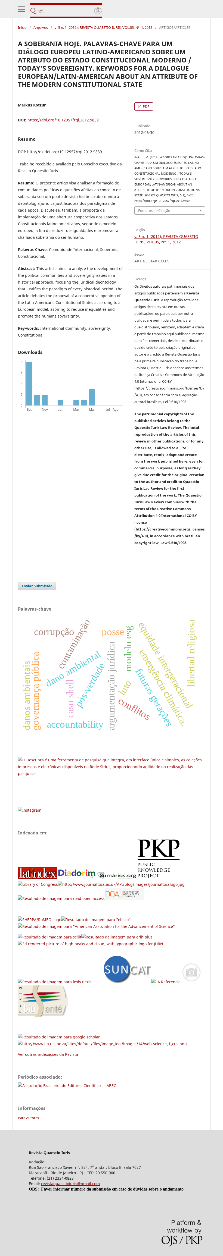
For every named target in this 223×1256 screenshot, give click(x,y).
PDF (145, 106)
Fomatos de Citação (154, 210)
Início (22, 27)
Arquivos (40, 27)
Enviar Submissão (37, 585)
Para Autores (28, 1117)
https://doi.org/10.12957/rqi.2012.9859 (63, 120)
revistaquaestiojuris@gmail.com (70, 1183)
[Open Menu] (21, 9)
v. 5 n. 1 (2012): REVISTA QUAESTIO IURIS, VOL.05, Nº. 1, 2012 (103, 27)
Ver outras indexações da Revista (48, 1054)
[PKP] (160, 877)
